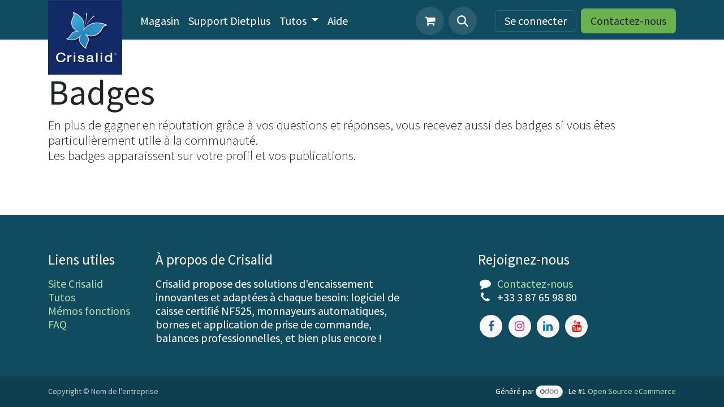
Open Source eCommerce (632, 391)
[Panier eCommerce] (430, 21)
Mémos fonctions (89, 311)
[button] (463, 21)
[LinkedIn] (548, 326)
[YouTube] (576, 326)
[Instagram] (519, 326)
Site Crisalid (75, 283)
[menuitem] (160, 21)
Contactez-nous (628, 21)
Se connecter (536, 21)
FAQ (57, 324)
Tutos (61, 297)
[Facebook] (491, 326)
